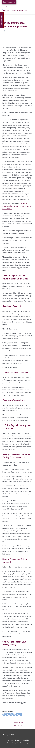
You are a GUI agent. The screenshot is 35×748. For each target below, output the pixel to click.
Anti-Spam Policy (22, 743)
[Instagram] (17, 714)
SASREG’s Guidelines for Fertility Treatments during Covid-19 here (16, 206)
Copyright (26, 740)
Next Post (17, 725)
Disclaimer (18, 740)
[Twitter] (7, 714)
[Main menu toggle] (6, 6)
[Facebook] (4, 714)
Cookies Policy (11, 743)
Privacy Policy (10, 740)
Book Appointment (9, 2)
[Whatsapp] (10, 714)
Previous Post (17, 723)
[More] (21, 714)
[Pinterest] (13, 714)
